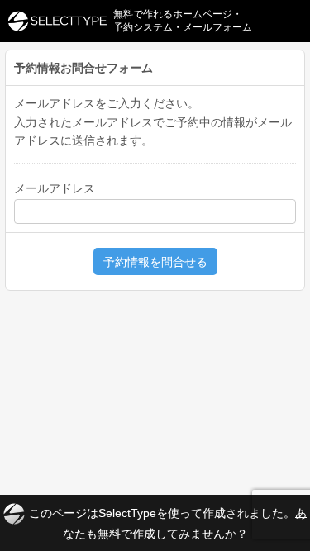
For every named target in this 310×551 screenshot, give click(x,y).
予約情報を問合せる (155, 261)
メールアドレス (54, 188)
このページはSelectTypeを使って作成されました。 (168, 522)
